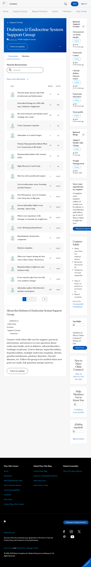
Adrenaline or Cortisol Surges (29, 135)
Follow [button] (77, 41)
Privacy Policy (21, 548)
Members (67, 11)
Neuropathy (78, 112)
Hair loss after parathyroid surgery (31, 176)
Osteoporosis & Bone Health (78, 34)
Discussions (13, 56)
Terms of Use (8, 548)
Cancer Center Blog (40, 471)
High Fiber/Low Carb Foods (28, 166)
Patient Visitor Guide (41, 485)
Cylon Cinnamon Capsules (28, 125)
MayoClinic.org (9, 532)
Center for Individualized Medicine (45, 476)
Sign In (84, 3)
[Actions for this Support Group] (60, 46)
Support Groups (20, 11)
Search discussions (17, 64)
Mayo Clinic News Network (72, 471)
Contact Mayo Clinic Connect (14, 504)
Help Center (81, 11)
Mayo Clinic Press (40, 480)
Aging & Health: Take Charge (78, 143)
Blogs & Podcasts (40, 11)
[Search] (9, 70)
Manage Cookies (32, 548)
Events (55, 11)
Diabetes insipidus (24, 248)
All (83, 26)
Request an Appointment (76, 522)
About (6, 471)
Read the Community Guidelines (78, 304)
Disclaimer (7, 495)
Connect (13, 3)
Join (75, 3)
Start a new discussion (16, 79)
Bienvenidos (78, 438)
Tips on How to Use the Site (78, 376)
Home (5, 11)
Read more (80, 348)
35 (45, 299)
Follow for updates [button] (17, 46)
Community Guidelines (12, 490)
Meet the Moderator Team (13, 480)
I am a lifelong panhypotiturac (29, 227)
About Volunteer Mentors (13, 485)
